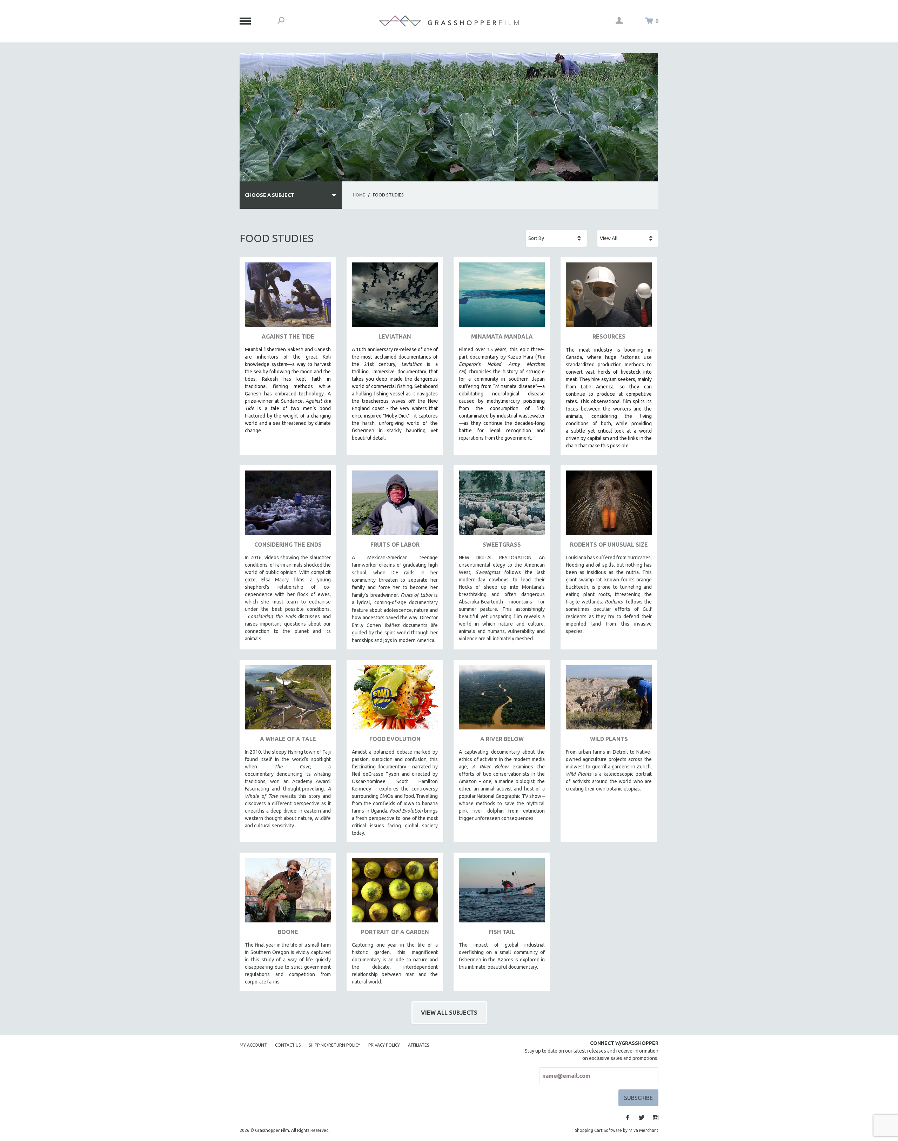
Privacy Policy (384, 1045)
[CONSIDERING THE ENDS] (288, 505)
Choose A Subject (269, 195)
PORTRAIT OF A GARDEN (395, 932)
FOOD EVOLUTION (395, 739)
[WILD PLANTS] (609, 700)
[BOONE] (288, 893)
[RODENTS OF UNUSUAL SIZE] (609, 505)
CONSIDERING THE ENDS (288, 544)
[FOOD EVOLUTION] (395, 700)
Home (359, 195)
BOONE (288, 932)
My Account (253, 1045)
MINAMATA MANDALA (502, 336)
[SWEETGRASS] (502, 505)
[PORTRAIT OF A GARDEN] (395, 893)
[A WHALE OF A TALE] (288, 700)
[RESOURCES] (609, 297)
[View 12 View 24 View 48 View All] (627, 238)
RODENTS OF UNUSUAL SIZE (609, 544)
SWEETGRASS (502, 544)
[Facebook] (627, 1117)
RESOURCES (608, 336)
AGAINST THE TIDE (288, 336)
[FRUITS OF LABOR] (395, 505)
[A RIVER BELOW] (502, 700)
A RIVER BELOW (502, 739)
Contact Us (288, 1045)
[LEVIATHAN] (395, 297)
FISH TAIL (502, 932)
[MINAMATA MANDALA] (502, 297)
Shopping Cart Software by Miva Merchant (616, 1130)
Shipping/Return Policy (334, 1045)
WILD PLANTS (609, 739)
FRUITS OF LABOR (395, 544)
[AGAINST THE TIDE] (288, 297)
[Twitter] (641, 1117)
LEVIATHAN (394, 336)
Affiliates (418, 1045)
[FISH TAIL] (502, 893)
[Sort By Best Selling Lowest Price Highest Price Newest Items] (556, 238)
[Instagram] (655, 1117)
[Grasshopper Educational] (449, 21)
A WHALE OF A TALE (288, 739)
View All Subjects (449, 1012)
